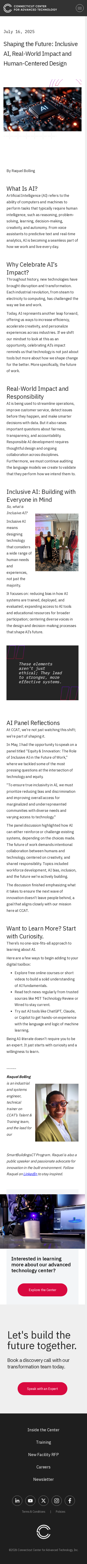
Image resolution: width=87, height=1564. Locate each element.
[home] (30, 8)
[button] (80, 8)
